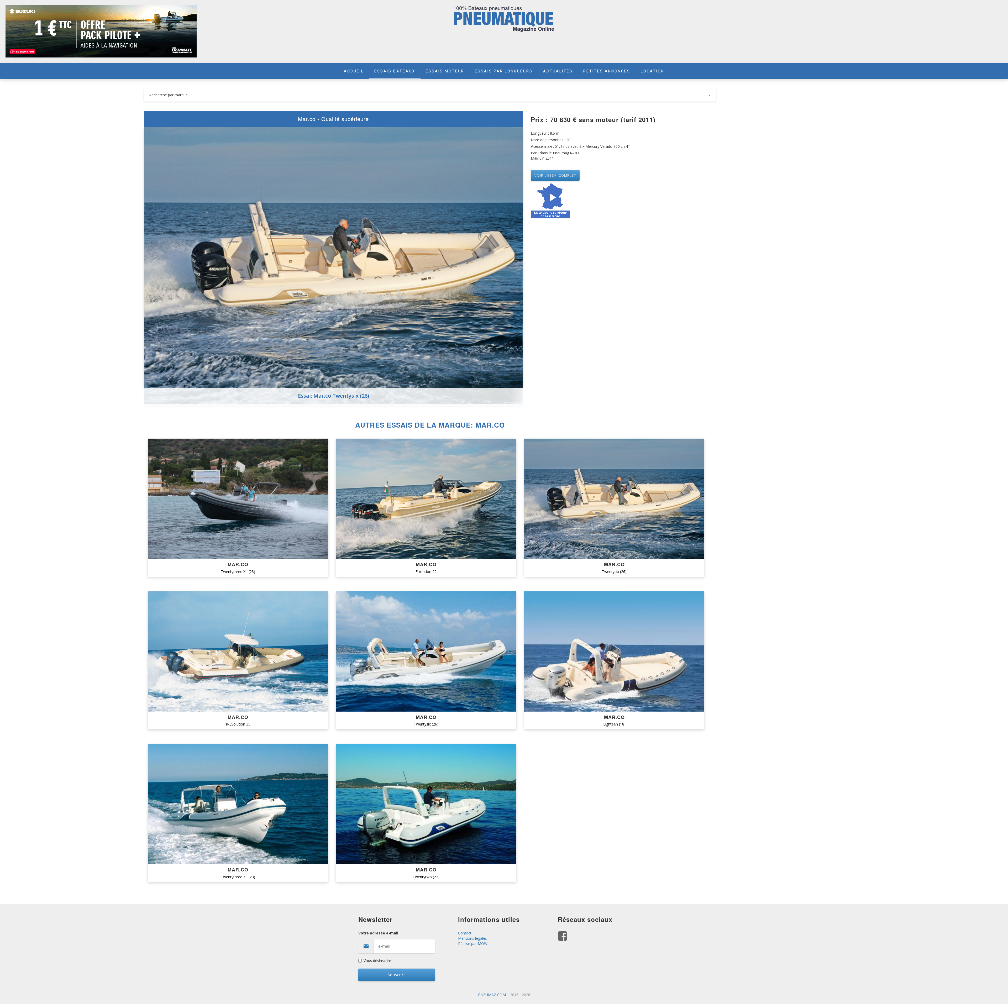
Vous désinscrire (377, 960)
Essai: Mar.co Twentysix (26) (333, 395)
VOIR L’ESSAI (238, 499)
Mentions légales (472, 938)
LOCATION (652, 71)
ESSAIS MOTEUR (445, 71)
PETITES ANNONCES (606, 71)
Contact (464, 933)
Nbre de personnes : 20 (550, 139)
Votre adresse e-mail (378, 933)
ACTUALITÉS (558, 71)
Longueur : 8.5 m (545, 133)
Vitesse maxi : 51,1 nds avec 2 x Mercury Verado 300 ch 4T (580, 146)
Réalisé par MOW (472, 943)
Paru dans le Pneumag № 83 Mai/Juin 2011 (555, 155)
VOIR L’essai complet (555, 175)
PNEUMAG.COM (492, 994)
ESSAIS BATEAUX (394, 71)
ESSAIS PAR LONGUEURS (504, 71)
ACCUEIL (354, 71)
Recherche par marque (168, 94)
